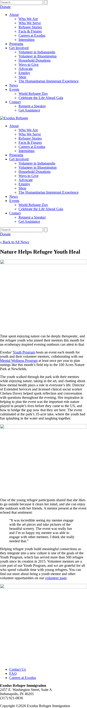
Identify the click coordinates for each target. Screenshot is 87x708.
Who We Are (28, 19)
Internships (27, 40)
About (14, 15)
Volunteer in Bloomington (38, 56)
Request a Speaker (32, 106)
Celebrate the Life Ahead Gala (41, 98)
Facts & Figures (30, 31)
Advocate (26, 69)
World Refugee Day (33, 94)
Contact (15, 102)
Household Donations (35, 60)
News (13, 85)
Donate (5, 7)
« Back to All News (14, 242)
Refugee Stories (30, 27)
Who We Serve (30, 23)
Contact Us (17, 669)
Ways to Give (29, 64)
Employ (24, 73)
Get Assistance (29, 110)
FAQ (13, 673)
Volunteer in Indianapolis (37, 52)
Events (14, 89)
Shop (22, 77)
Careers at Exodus (32, 35)
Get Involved (19, 48)
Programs (16, 44)
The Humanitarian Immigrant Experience (49, 81)
